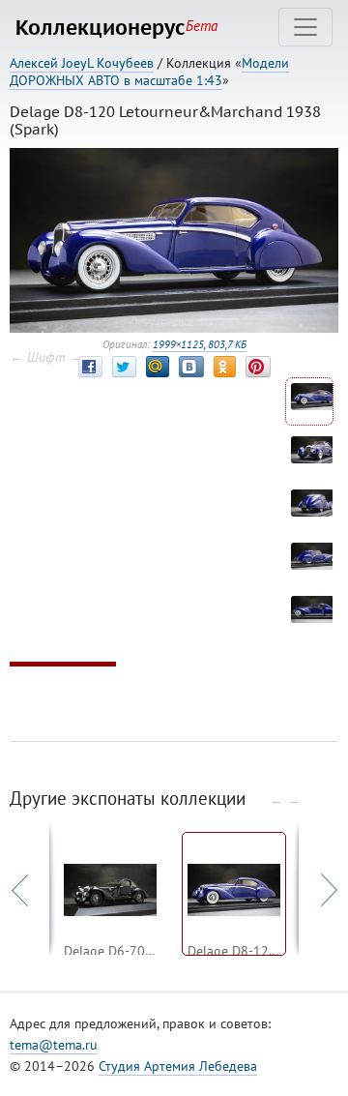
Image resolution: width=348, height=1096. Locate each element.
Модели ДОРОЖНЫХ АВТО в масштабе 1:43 (149, 71)
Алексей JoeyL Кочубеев (82, 63)
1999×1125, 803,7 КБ (199, 344)
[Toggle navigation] (305, 27)
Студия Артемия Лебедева (178, 1066)
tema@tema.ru (54, 1044)
